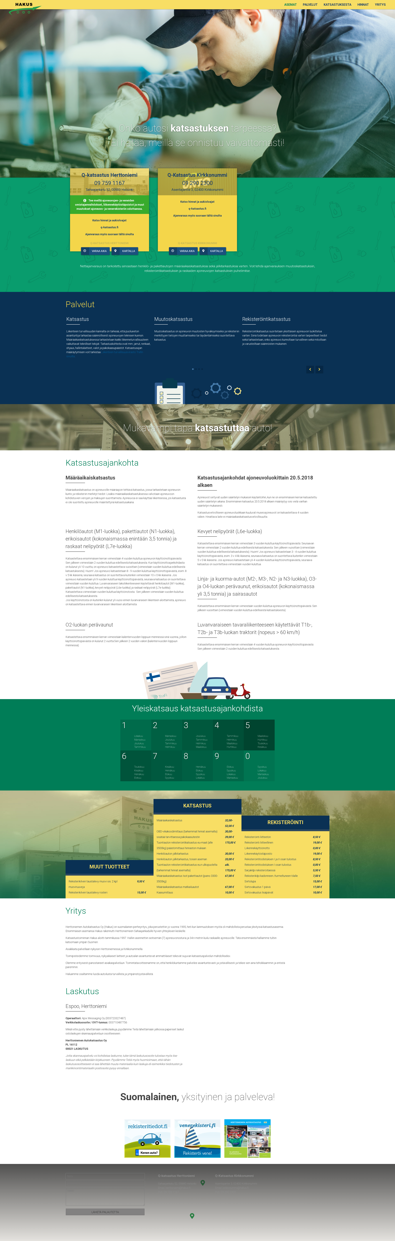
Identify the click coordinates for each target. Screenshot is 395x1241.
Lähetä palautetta (105, 1212)
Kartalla (128, 251)
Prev (310, 369)
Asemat (290, 4)
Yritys (380, 4)
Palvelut (310, 4)
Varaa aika (99, 251)
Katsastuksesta (337, 4)
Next (319, 369)
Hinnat (363, 4)
